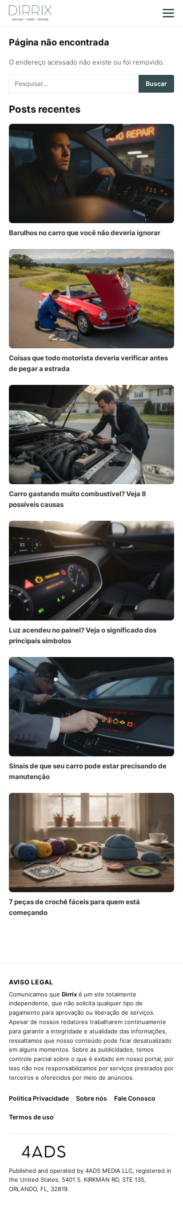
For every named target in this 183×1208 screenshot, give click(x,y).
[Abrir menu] (168, 12)
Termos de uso (31, 1117)
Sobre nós (91, 1098)
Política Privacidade (39, 1098)
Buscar (156, 83)
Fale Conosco (134, 1098)
